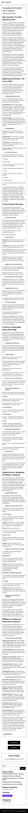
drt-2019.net (6, 2)
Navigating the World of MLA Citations (11, 782)
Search (4, 765)
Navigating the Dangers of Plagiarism (11, 776)
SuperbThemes (23, 811)
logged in (12, 759)
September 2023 (7, 795)
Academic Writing (8, 734)
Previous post (14, 742)
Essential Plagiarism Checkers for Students (13, 774)
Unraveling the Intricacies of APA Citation (12, 784)
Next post (14, 747)
